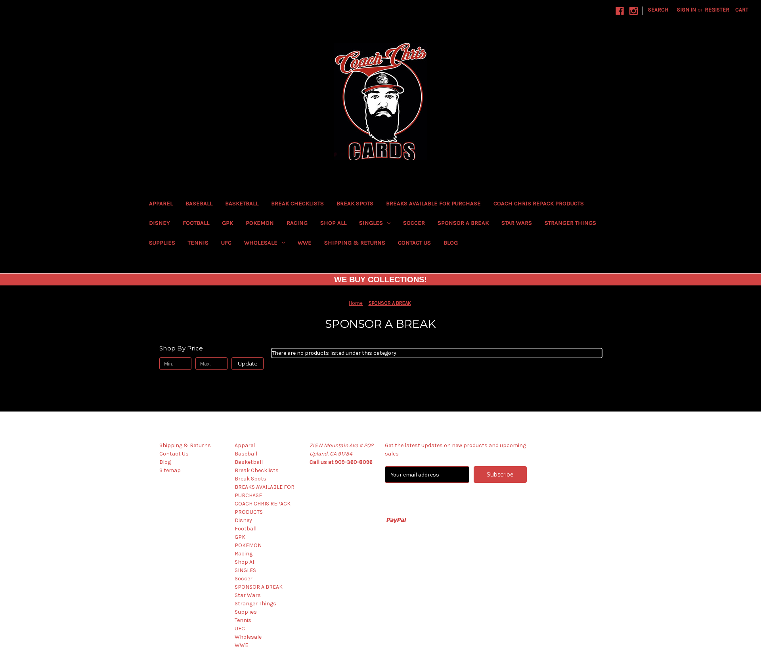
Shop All (333, 222)
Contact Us (414, 242)
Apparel (161, 203)
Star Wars (516, 222)
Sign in (686, 9)
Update (248, 363)
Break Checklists (297, 203)
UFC (226, 242)
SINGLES (371, 222)
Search (658, 9)
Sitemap (170, 470)
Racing (297, 222)
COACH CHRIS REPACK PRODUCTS (538, 203)
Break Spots (355, 203)
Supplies (162, 242)
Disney (159, 222)
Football (196, 222)
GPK (227, 222)
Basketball (241, 203)
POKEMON (260, 222)
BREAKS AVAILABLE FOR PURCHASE (433, 203)
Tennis (198, 242)
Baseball (198, 203)
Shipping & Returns (354, 242)
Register (717, 9)
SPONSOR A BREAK (463, 222)
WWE (305, 242)
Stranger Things (570, 222)
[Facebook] (620, 11)
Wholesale (260, 242)
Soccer (414, 222)
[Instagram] (633, 11)
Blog (451, 242)
